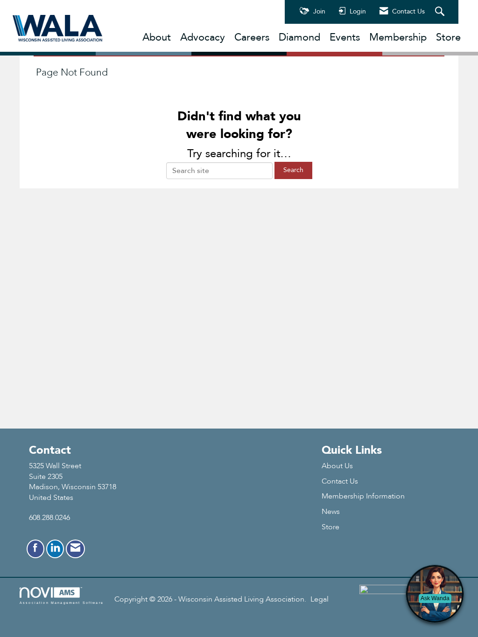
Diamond (299, 37)
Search (293, 170)
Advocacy (202, 37)
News (331, 511)
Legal (319, 599)
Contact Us (340, 481)
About (156, 37)
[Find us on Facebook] (35, 549)
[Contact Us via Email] (75, 549)
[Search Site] (441, 12)
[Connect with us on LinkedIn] (55, 549)
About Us (337, 466)
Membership (398, 37)
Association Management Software (62, 602)
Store (448, 37)
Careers (251, 37)
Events (345, 37)
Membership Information (363, 496)
